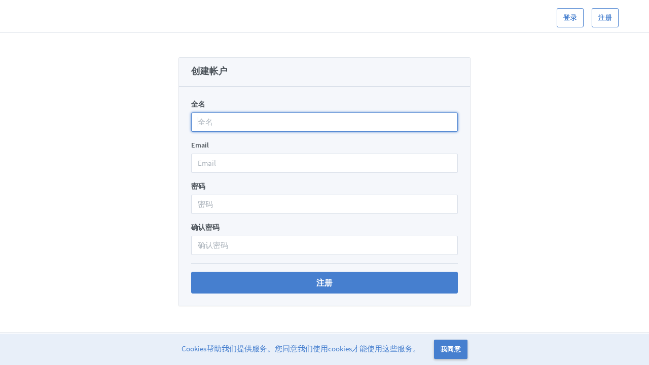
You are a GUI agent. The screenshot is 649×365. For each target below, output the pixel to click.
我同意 (451, 349)
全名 (198, 103)
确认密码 (205, 227)
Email (200, 145)
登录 (570, 17)
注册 (605, 17)
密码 (198, 186)
